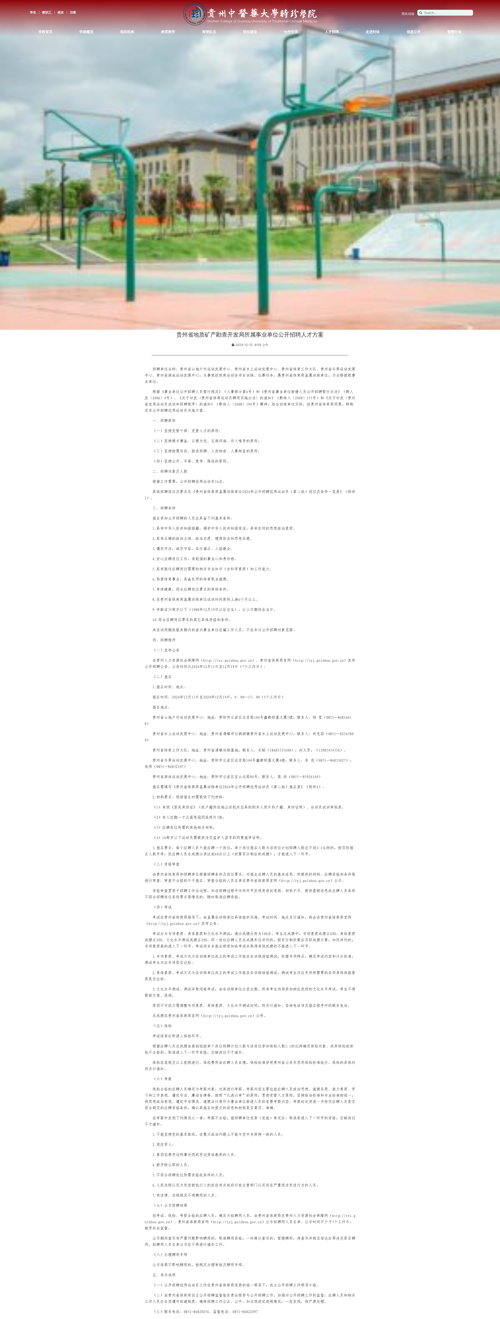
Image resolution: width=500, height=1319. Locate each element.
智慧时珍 (454, 32)
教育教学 (168, 32)
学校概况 (86, 32)
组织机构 (127, 32)
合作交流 (291, 32)
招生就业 (250, 32)
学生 (33, 12)
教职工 (47, 12)
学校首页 (45, 32)
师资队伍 (209, 32)
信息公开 (414, 32)
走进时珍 (373, 32)
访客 (73, 12)
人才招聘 (332, 32)
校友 (61, 12)
